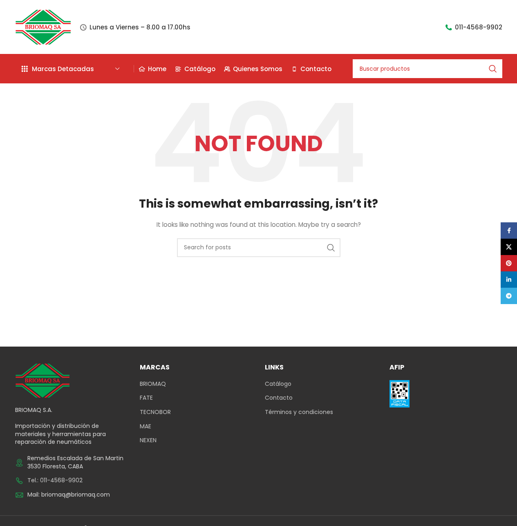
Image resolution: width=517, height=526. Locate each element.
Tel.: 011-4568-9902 (55, 480)
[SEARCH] (492, 68)
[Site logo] (43, 26)
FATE (146, 398)
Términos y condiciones (299, 412)
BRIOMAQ (153, 384)
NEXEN (148, 440)
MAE (145, 426)
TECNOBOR (155, 412)
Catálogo (278, 384)
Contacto (279, 398)
